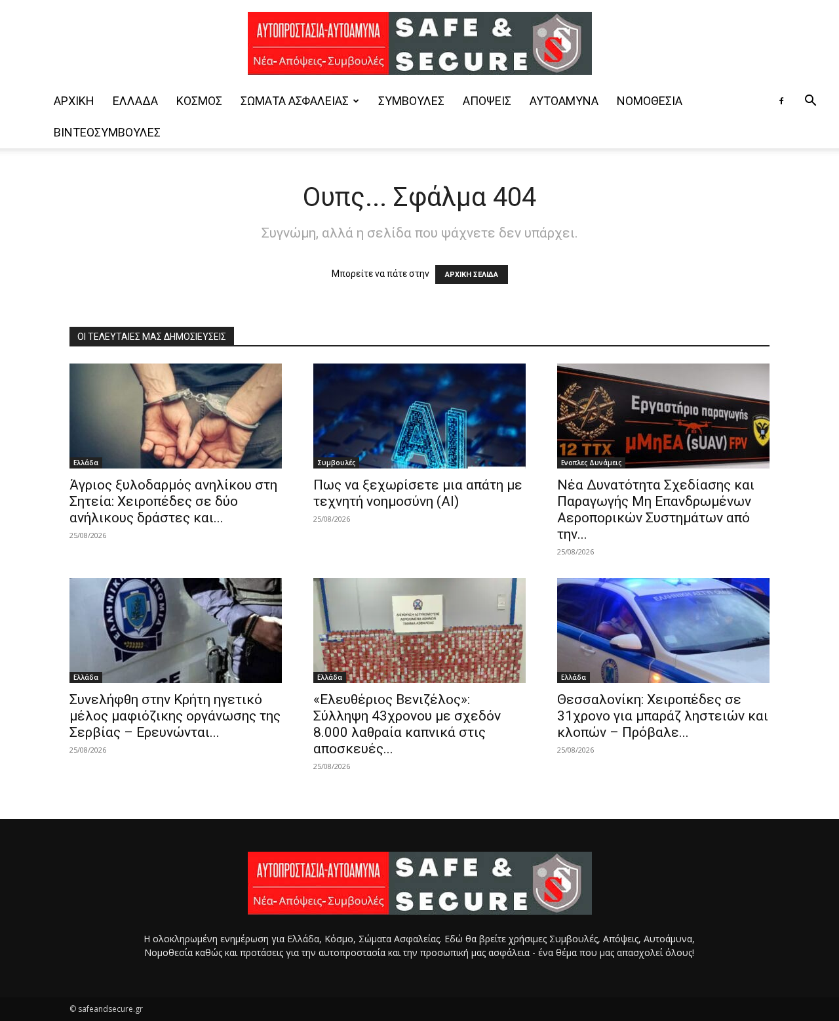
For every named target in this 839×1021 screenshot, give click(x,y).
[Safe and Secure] (419, 43)
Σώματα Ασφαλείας (295, 101)
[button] (810, 102)
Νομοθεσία (649, 101)
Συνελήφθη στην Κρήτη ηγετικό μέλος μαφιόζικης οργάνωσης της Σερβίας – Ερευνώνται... (175, 716)
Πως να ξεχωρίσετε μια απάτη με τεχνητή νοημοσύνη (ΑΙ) (417, 493)
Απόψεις (487, 101)
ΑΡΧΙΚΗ (74, 101)
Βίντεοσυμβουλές (107, 132)
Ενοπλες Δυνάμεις (591, 462)
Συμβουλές (411, 101)
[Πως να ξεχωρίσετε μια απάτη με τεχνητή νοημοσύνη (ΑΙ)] (419, 416)
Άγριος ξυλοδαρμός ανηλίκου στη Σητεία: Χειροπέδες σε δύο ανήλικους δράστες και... (173, 501)
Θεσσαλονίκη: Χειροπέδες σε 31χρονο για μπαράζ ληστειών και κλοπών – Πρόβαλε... (662, 716)
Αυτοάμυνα (564, 101)
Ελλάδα (135, 101)
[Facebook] (781, 101)
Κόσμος (199, 101)
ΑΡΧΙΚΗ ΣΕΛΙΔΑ (471, 274)
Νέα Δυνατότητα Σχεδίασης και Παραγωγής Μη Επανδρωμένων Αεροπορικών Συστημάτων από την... (655, 509)
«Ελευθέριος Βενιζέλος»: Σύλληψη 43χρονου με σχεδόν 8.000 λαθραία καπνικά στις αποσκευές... (407, 724)
